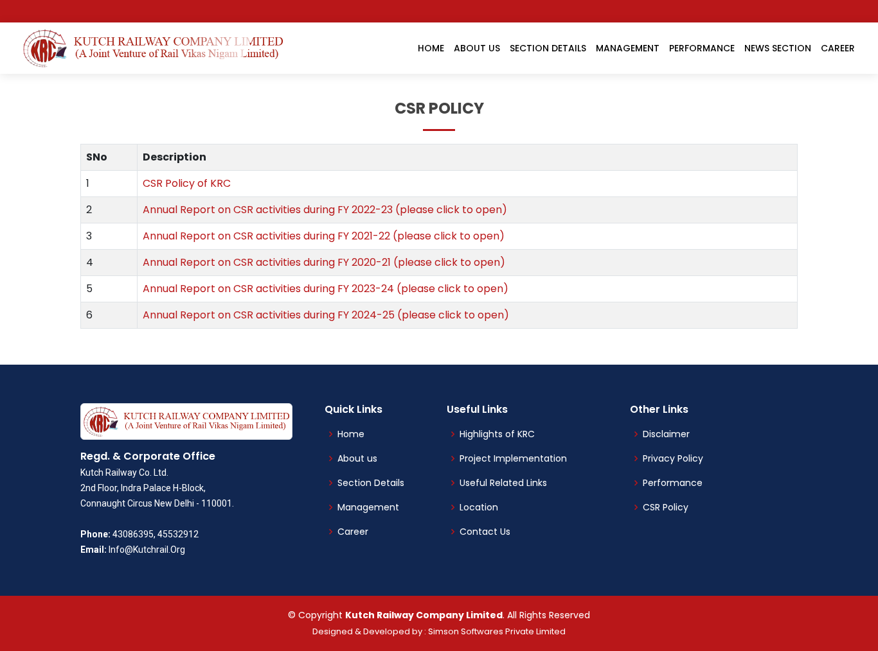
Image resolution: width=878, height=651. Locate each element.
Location (479, 507)
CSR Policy (665, 507)
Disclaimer (666, 434)
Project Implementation (513, 458)
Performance (702, 48)
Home (431, 48)
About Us (477, 48)
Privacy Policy (673, 458)
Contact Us (485, 531)
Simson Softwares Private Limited (497, 631)
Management (627, 48)
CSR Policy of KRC (187, 183)
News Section (777, 48)
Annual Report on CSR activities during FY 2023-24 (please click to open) (325, 288)
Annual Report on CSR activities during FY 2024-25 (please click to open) (326, 315)
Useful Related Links (503, 482)
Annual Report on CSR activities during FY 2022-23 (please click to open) (325, 209)
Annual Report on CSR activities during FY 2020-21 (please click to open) (324, 262)
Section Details (548, 48)
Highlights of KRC (497, 434)
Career (838, 48)
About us (357, 458)
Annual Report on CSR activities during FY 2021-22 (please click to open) (324, 236)
